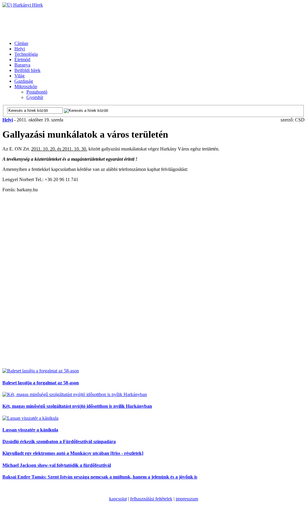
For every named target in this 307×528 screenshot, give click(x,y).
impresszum (187, 498)
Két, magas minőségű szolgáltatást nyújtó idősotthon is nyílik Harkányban (77, 406)
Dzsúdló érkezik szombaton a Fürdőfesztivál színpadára (59, 441)
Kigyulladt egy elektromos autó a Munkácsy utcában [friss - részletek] (72, 453)
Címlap (21, 43)
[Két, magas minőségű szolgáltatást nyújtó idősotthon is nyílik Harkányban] (74, 394)
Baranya (22, 64)
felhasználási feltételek (151, 498)
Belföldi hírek (27, 70)
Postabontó (36, 91)
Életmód (22, 59)
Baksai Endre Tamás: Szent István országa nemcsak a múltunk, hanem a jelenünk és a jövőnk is (99, 476)
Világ (19, 75)
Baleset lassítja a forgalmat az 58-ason (40, 382)
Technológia (26, 54)
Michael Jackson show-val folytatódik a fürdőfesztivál (56, 465)
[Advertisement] (111, 21)
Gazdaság (23, 81)
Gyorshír (34, 97)
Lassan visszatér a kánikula (30, 429)
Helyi (19, 48)
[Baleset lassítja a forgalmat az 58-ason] (40, 370)
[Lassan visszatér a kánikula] (30, 418)
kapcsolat (118, 498)
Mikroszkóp (25, 86)
